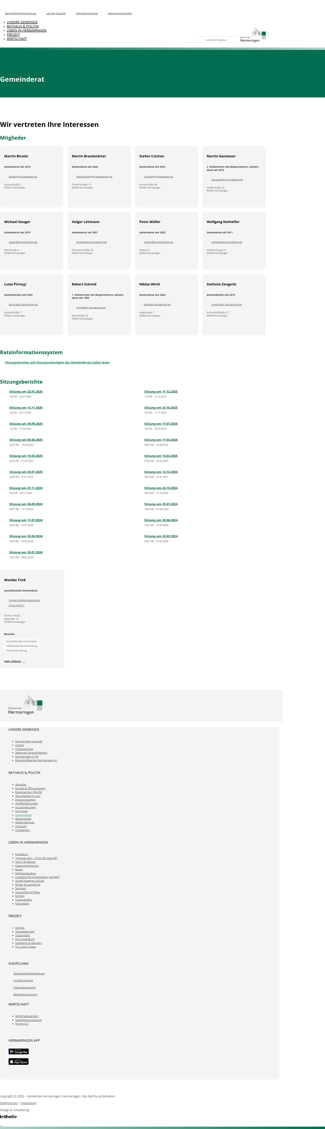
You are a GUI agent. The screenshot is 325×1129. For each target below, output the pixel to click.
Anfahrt (19, 745)
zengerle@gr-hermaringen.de (226, 304)
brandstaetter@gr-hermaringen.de (94, 176)
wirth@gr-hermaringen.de (157, 304)
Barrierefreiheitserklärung (20, 13)
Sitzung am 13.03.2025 (25, 455)
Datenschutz (8, 1103)
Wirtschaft (17, 38)
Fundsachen (22, 830)
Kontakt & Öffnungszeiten (30, 788)
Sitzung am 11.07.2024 (25, 520)
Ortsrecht (21, 826)
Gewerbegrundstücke (28, 1020)
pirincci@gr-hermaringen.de (23, 304)
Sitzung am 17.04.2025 (161, 439)
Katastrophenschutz (27, 866)
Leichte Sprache (56, 13)
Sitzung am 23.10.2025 (161, 407)
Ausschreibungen (25, 807)
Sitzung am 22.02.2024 (161, 536)
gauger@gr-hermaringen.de (23, 242)
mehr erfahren (12, 661)
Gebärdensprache (87, 13)
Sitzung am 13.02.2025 (161, 455)
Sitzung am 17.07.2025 (161, 423)
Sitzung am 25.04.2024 (25, 536)
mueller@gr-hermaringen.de (158, 242)
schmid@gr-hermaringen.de (90, 307)
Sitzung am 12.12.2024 (161, 471)
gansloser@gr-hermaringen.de (227, 179)
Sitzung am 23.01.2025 (25, 471)
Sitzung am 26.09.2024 (25, 504)
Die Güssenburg (25, 939)
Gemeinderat (23, 815)
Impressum (28, 1103)
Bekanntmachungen (120, 13)
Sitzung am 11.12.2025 (161, 391)
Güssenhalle (22, 935)
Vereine (20, 928)
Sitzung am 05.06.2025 (25, 439)
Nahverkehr (22, 904)
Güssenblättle (23, 900)
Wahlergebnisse (24, 822)
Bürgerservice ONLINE (28, 792)
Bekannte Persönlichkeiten (31, 753)
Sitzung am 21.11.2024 (25, 487)
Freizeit (13, 34)
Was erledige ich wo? (27, 796)
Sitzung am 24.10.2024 (161, 487)
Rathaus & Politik (23, 26)
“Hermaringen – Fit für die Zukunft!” (36, 858)
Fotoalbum (21, 854)
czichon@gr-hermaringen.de (158, 176)
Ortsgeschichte (24, 749)
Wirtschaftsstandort (26, 1016)
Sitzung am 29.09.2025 (25, 423)
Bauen (19, 869)
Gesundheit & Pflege (27, 892)
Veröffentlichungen (26, 803)
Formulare (21, 811)
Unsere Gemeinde (22, 22)
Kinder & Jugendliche (27, 885)
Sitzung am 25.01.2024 (25, 552)
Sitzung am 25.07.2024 (161, 504)
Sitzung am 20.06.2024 (161, 520)
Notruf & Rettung (25, 862)
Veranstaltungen (25, 931)
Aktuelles (20, 784)
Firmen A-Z (21, 1024)
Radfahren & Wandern (28, 943)
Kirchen (19, 896)
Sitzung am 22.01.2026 (25, 391)
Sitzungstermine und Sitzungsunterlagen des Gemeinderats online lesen (57, 362)
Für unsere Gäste (25, 947)
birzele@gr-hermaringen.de (23, 176)
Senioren (20, 888)
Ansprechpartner (25, 800)
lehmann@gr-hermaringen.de (91, 242)
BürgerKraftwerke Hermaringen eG (36, 760)
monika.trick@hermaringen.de (24, 600)
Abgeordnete (23, 819)
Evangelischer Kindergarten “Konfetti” (37, 877)
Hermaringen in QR (26, 756)
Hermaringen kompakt (28, 741)
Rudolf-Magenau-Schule (29, 881)
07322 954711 (16, 605)
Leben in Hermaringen (26, 30)
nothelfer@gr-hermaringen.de (226, 242)
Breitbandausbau (25, 873)
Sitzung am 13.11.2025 (25, 407)
